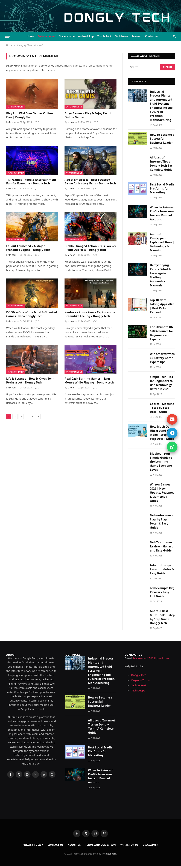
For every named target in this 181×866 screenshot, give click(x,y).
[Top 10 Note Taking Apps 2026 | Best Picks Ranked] (137, 304)
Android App (86, 36)
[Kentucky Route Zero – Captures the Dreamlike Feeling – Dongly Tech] (90, 293)
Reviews (136, 36)
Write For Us (129, 844)
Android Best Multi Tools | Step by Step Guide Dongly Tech (162, 617)
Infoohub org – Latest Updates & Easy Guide (162, 569)
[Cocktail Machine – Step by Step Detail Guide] (137, 407)
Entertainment (47, 36)
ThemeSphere (109, 853)
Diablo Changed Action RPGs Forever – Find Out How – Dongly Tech (90, 248)
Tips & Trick (104, 36)
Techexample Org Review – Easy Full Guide (162, 592)
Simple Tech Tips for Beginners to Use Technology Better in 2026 (161, 383)
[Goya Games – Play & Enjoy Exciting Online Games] (90, 94)
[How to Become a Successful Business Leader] (137, 138)
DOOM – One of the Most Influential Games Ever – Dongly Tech (31, 314)
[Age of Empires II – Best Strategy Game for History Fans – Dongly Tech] (90, 160)
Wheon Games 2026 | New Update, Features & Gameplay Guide (162, 493)
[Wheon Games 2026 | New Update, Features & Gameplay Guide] (137, 488)
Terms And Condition (100, 844)
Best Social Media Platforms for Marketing (162, 188)
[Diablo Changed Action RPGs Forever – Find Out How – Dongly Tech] (90, 226)
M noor (12, 122)
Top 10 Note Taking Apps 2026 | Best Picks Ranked (162, 306)
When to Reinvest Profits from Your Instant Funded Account (162, 213)
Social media (67, 36)
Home (30, 36)
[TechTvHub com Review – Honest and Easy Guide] (137, 546)
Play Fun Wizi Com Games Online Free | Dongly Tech (29, 115)
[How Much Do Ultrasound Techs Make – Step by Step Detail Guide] (137, 430)
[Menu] (7, 36)
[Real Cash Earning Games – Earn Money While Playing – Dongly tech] (90, 359)
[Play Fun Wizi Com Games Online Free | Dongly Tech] (32, 94)
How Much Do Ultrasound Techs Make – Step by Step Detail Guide (162, 433)
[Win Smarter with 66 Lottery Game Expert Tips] (137, 358)
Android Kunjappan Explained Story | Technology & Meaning (162, 242)
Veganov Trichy (140, 680)
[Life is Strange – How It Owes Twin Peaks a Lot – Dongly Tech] (32, 359)
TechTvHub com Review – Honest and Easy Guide (161, 546)
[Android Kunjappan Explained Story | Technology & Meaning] (137, 238)
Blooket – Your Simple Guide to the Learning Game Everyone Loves (161, 462)
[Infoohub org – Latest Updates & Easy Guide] (137, 569)
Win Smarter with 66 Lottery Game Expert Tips (162, 358)
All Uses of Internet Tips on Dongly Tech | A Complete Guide (161, 163)
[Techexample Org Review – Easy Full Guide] (137, 592)
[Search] (174, 36)
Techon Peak (138, 685)
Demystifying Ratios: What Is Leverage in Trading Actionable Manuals (160, 275)
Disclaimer (150, 844)
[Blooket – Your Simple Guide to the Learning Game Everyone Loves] (137, 457)
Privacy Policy (33, 844)
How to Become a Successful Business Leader (162, 139)
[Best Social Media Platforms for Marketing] (137, 188)
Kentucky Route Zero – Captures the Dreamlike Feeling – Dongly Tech (90, 314)
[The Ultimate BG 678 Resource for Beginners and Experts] (137, 331)
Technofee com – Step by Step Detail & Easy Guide (161, 521)
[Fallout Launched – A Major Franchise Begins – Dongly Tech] (32, 226)
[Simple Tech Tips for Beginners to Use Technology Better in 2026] (137, 380)
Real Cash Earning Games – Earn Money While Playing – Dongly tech (89, 380)
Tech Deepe (138, 690)
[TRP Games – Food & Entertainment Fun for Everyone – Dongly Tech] (32, 160)
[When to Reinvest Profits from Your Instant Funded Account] (137, 211)
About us (74, 844)
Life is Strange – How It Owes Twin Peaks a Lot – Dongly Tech (30, 380)
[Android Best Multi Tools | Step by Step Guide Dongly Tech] (137, 615)
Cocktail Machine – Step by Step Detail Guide (162, 408)
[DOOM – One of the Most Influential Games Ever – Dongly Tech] (32, 293)
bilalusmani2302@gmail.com (151, 658)
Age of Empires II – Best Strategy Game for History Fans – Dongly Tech (90, 181)
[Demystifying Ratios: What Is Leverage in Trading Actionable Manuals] (137, 269)
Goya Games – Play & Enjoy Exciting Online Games (89, 115)
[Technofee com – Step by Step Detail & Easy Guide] (137, 519)
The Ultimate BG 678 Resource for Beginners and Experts (161, 333)
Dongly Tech (138, 675)
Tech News (121, 36)
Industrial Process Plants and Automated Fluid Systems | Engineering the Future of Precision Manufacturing (161, 106)
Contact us (151, 36)
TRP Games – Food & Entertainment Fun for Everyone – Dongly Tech (31, 181)
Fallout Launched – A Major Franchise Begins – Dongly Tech (28, 248)
